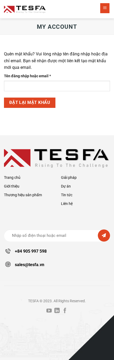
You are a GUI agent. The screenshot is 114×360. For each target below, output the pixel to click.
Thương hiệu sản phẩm (23, 195)
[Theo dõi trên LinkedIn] (57, 311)
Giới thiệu (11, 186)
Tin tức (66, 195)
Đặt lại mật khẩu (29, 102)
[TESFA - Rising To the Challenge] (25, 9)
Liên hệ (67, 203)
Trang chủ (12, 177)
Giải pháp (69, 177)
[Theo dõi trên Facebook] (65, 311)
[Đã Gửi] (104, 235)
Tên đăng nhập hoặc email (31, 76)
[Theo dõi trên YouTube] (49, 311)
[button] (105, 8)
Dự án (66, 186)
